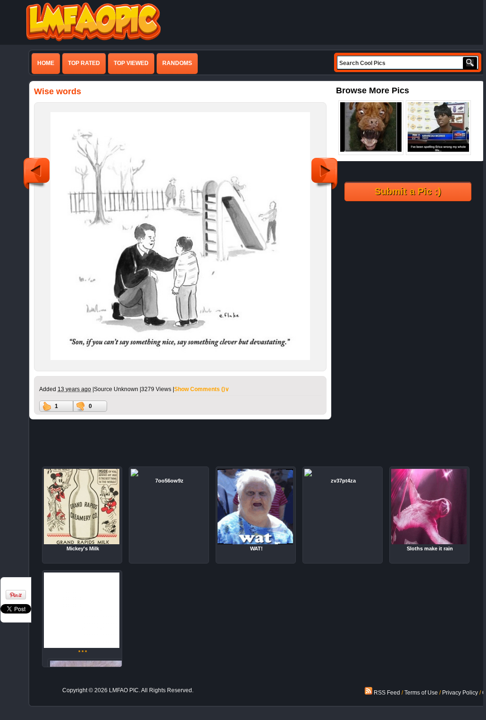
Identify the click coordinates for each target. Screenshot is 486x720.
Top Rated (84, 63)
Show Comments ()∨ (201, 389)
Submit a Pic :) (408, 191)
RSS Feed (386, 692)
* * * (82, 652)
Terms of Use (421, 692)
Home (45, 63)
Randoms (177, 63)
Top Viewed (131, 63)
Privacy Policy (460, 692)
